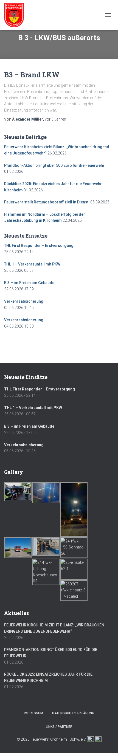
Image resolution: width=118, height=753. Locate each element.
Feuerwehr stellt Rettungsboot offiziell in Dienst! (46, 202)
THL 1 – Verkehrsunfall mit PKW (32, 264)
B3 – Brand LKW (32, 74)
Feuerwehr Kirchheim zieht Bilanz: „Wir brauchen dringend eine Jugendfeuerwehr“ (54, 628)
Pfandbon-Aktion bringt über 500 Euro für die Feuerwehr (54, 165)
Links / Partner (59, 727)
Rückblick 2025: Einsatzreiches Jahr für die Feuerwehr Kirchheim (48, 677)
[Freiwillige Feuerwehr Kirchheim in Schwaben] (16, 15)
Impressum (33, 713)
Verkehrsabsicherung (23, 301)
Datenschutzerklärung (73, 713)
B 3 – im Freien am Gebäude (29, 283)
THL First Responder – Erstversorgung (39, 245)
